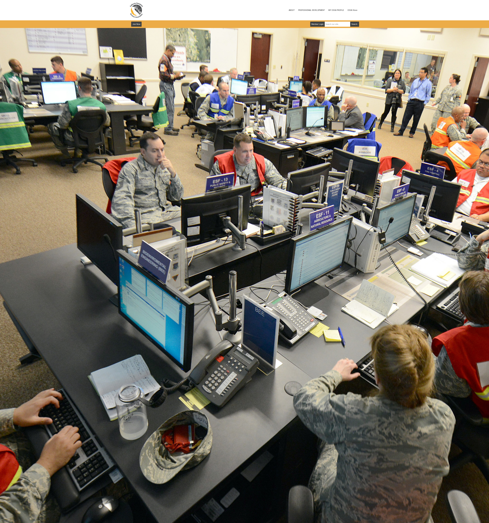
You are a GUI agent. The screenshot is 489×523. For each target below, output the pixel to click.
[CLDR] (136, 10)
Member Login (317, 24)
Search (354, 24)
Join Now (136, 24)
